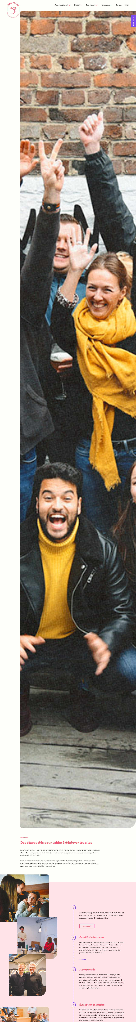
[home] (13, 10)
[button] (62, 5)
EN (128, 5)
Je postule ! (87, 926)
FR (125, 5)
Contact (119, 5)
